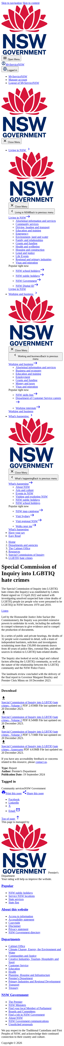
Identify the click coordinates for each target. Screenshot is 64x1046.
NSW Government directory (24, 932)
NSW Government (14, 995)
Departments (10, 939)
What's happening (21, 483)
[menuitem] (18, 76)
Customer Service (18, 965)
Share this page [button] (33, 793)
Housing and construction (30, 249)
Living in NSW (19, 217)
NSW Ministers (17, 1005)
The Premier (15, 1001)
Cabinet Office (17, 946)
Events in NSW (24, 493)
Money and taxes (25, 383)
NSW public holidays (28, 499)
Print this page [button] (11, 793)
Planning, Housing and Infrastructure (29, 975)
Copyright (14, 922)
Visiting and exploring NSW (32, 496)
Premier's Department (21, 978)
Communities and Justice (22, 955)
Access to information (21, 916)
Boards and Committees (22, 1011)
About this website (14, 909)
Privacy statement (18, 929)
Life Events (22, 256)
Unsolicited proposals (21, 1024)
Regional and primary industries (33, 259)
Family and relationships (29, 240)
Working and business (23, 364)
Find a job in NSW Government (27, 1014)
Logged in (12, 70)
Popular (7, 886)
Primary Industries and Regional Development (34, 981)
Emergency (22, 233)
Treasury (13, 987)
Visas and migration (27, 262)
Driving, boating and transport (32, 227)
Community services (27, 224)
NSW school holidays (28, 503)
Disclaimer (15, 925)
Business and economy (28, 370)
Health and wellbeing (28, 246)
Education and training (28, 230)
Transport (14, 984)
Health (12, 971)
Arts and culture (25, 490)
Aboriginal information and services (36, 220)
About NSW (23, 486)
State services (16, 899)
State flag (14, 902)
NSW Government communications (29, 1021)
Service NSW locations (22, 896)
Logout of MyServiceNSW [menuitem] (24, 82)
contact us (41, 761)
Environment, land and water (32, 236)
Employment (23, 377)
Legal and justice (25, 252)
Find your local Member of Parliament (30, 1008)
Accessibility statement (21, 919)
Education (14, 968)
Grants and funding (26, 243)
